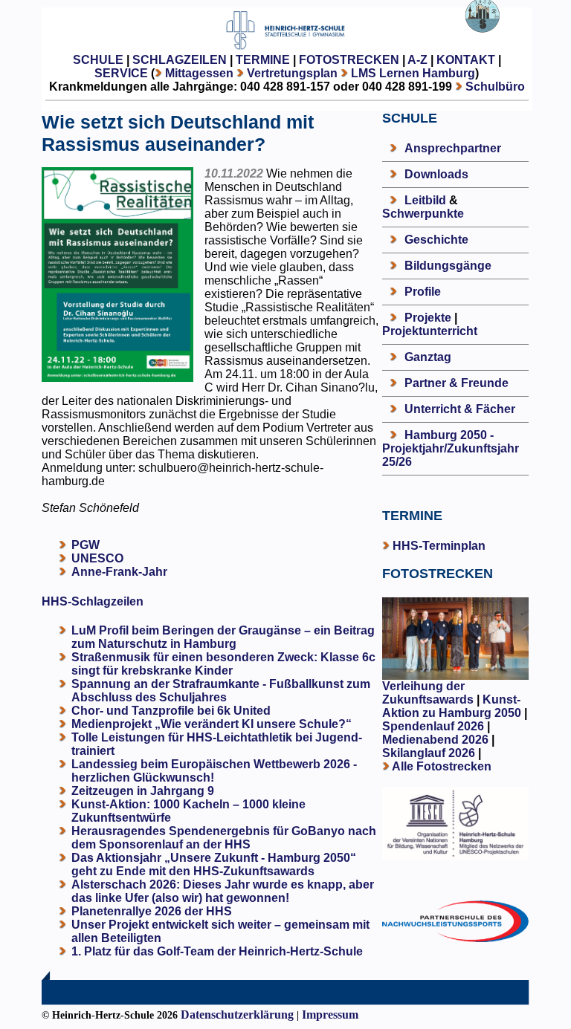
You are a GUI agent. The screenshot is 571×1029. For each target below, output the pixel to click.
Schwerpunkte (423, 213)
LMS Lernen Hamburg (413, 73)
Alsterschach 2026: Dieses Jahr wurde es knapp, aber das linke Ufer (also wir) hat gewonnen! (222, 891)
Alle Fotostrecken (441, 766)
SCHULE (98, 59)
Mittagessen (199, 73)
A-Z (417, 59)
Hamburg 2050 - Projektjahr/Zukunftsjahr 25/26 (450, 448)
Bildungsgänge (447, 265)
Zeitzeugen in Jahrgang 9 (142, 791)
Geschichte (436, 239)
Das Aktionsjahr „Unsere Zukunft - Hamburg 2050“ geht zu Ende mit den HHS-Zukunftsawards (213, 864)
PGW (85, 545)
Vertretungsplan (292, 73)
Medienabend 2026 (435, 739)
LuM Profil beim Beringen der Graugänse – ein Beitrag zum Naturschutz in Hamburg (223, 637)
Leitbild (425, 200)
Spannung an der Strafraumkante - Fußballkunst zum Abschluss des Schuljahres (220, 691)
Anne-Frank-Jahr (119, 571)
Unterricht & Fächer (459, 409)
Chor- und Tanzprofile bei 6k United (171, 710)
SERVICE (121, 73)
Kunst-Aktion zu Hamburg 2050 (453, 706)
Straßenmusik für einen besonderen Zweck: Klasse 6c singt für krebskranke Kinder (223, 664)
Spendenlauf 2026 (433, 726)
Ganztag (427, 357)
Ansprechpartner (452, 148)
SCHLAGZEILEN (179, 59)
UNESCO (97, 558)
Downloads (436, 174)
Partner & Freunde (456, 383)
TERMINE (263, 59)
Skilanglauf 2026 (428, 753)
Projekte (427, 317)
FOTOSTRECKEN (349, 59)
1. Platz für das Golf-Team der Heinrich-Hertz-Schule (217, 951)
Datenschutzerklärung (237, 1014)
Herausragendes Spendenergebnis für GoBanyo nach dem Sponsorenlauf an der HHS (223, 838)
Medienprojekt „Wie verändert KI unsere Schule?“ (211, 724)
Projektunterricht (429, 331)
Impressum (330, 1014)
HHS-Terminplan (439, 545)
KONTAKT (465, 59)
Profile (422, 291)
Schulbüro (495, 86)
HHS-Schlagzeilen (92, 601)
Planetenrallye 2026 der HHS (151, 911)
